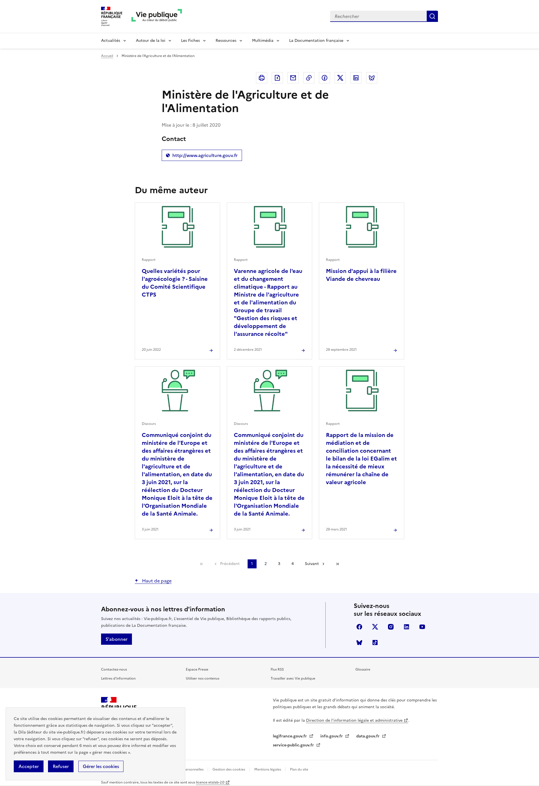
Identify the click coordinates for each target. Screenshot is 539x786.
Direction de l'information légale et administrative (354, 720)
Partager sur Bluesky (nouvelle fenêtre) (371, 77)
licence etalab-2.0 (210, 782)
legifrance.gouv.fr (290, 736)
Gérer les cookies (101, 766)
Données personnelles (186, 769)
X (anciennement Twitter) (375, 626)
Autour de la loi (150, 41)
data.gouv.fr (368, 736)
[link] (201, 563)
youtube (422, 626)
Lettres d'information (118, 678)
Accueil (107, 55)
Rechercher (432, 16)
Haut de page (156, 580)
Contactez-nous (114, 669)
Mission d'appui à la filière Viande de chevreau (361, 275)
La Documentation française (316, 41)
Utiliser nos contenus (202, 678)
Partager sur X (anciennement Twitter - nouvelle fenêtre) (340, 77)
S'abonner (116, 639)
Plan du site (299, 769)
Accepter (29, 766)
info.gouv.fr (332, 736)
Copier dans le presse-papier (308, 77)
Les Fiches (190, 41)
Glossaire (362, 669)
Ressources (226, 41)
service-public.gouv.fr (294, 745)
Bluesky (359, 642)
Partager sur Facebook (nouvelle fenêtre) (324, 77)
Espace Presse (197, 669)
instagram (390, 626)
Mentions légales (268, 769)
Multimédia (262, 41)
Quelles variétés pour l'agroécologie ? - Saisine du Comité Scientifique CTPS (175, 283)
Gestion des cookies (229, 769)
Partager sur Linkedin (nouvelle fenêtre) (356, 77)
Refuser (61, 766)
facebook (359, 626)
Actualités (110, 41)
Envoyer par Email (293, 77)
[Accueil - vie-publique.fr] (156, 16)
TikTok (375, 642)
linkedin (406, 626)
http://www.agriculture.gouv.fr (201, 156)
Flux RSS (277, 669)
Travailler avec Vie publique (293, 678)
